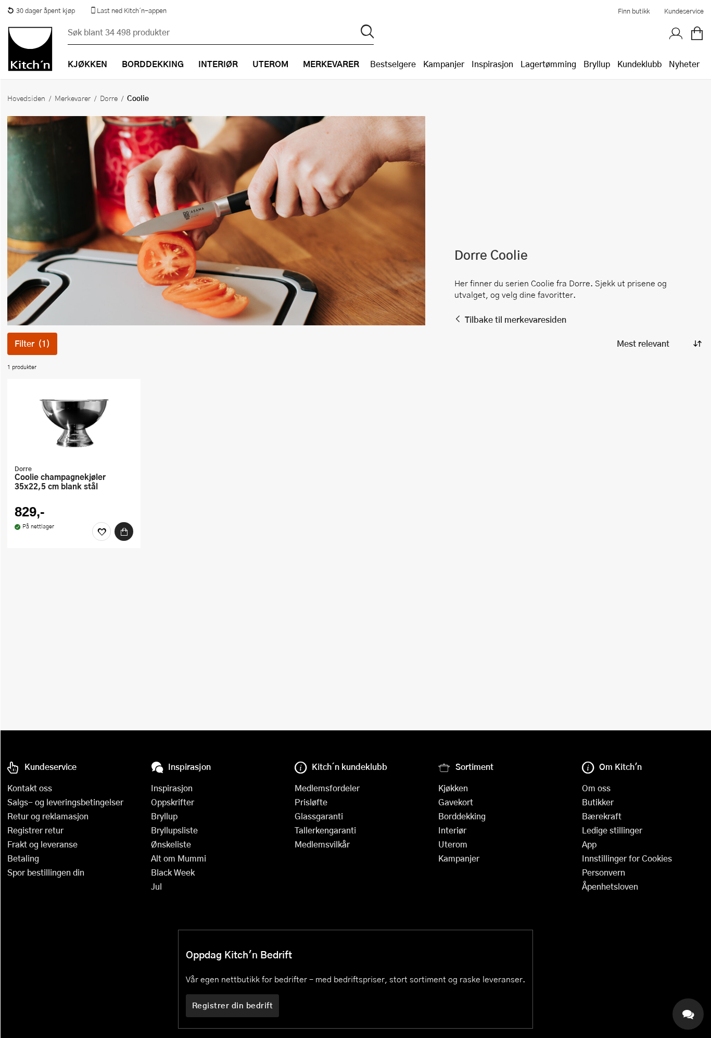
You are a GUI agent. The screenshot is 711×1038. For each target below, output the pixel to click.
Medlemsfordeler (327, 788)
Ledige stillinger (612, 830)
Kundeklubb (639, 64)
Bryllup (596, 64)
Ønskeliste (171, 844)
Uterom (452, 844)
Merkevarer (73, 98)
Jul (156, 886)
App (589, 844)
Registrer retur (35, 830)
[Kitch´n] (30, 49)
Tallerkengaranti (325, 830)
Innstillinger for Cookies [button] (627, 858)
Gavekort (455, 802)
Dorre (109, 98)
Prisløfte (311, 802)
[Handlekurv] (697, 34)
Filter (32, 343)
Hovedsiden (26, 98)
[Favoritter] (101, 531)
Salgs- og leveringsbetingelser (65, 802)
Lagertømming (548, 64)
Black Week (173, 872)
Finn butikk (634, 11)
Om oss (596, 788)
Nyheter (684, 64)
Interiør (452, 830)
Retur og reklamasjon (47, 816)
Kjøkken (453, 788)
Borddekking (462, 816)
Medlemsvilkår (322, 844)
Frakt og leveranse (42, 844)
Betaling (23, 858)
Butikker (598, 802)
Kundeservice (684, 11)
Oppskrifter (172, 802)
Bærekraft (601, 816)
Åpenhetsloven (610, 886)
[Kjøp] (124, 531)
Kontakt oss (29, 788)
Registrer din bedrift (232, 1005)
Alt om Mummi (178, 858)
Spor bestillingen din (45, 872)
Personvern (603, 872)
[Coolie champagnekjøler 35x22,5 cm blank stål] (74, 422)
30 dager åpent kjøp (45, 10)
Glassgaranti (319, 816)
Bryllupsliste (174, 830)
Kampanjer (443, 64)
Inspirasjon (492, 64)
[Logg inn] (676, 34)
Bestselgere (393, 64)
